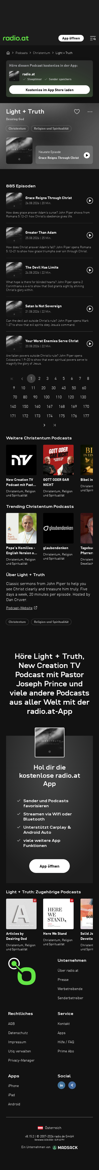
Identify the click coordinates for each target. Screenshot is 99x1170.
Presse (63, 980)
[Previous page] (22, 379)
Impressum (17, 1042)
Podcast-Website (19, 608)
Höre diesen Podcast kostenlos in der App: (43, 65)
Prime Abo (66, 1051)
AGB (11, 1024)
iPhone (13, 1086)
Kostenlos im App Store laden (50, 90)
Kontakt (64, 1024)
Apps (61, 1033)
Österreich (52, 1128)
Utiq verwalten (19, 1051)
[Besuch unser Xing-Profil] (72, 1085)
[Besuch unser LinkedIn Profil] (61, 1085)
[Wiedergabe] (87, 155)
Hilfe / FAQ (66, 1042)
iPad (11, 1095)
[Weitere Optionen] (90, 112)
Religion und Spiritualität (51, 128)
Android (14, 1104)
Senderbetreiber (70, 998)
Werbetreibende (70, 989)
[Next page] (44, 425)
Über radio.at (68, 970)
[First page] (12, 379)
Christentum (17, 128)
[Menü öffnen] (93, 38)
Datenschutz (18, 1033)
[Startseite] (8, 53)
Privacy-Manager (21, 1060)
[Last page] (55, 425)
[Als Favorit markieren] (77, 111)
